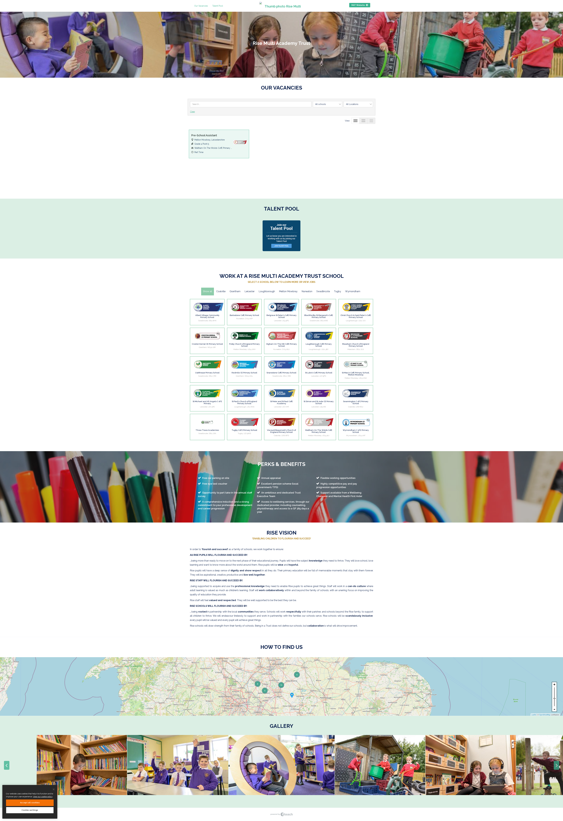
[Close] (53, 789)
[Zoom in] (554, 684)
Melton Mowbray (288, 291)
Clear (192, 111)
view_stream (363, 120)
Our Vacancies (201, 6)
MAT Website (358, 5)
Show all (207, 291)
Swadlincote (323, 291)
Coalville (220, 291)
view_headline (371, 120)
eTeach (281, 814)
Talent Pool (217, 6)
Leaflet (533, 714)
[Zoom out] (554, 709)
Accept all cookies (30, 803)
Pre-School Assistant (204, 135)
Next (556, 765)
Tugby (337, 291)
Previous (6, 765)
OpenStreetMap (544, 714)
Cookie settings (30, 810)
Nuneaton (307, 291)
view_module (355, 120)
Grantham (235, 291)
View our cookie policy (42, 797)
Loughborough (267, 291)
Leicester (250, 291)
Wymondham (352, 291)
